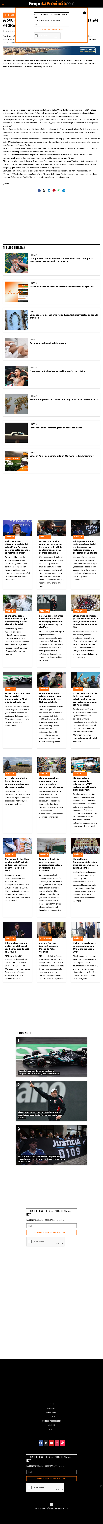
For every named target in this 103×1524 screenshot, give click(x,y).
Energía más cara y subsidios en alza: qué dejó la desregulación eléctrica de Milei (16, 620)
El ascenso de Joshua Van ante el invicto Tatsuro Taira (57, 371)
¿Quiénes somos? (51, 1412)
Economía (10, 611)
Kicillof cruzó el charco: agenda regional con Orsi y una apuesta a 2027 (85, 947)
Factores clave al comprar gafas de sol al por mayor (56, 427)
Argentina (78, 536)
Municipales (45, 938)
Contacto (51, 1417)
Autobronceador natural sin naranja (48, 343)
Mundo (51, 1429)
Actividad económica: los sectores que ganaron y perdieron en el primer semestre (17, 782)
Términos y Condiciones (51, 1421)
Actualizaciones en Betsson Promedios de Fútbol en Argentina (62, 286)
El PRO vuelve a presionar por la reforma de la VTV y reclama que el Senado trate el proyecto (84, 784)
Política (10, 536)
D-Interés (9, 15)
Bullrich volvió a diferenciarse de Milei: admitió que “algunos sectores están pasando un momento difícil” (17, 547)
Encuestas (45, 536)
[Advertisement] (53, 85)
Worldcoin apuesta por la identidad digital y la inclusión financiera (64, 399)
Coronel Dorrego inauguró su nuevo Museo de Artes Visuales (48, 947)
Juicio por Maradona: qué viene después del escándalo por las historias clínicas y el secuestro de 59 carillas (85, 547)
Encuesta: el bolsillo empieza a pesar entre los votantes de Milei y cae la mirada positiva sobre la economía (50, 547)
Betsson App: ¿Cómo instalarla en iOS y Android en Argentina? (61, 456)
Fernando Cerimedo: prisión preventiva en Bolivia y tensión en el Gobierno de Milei (50, 697)
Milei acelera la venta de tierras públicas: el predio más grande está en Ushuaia (17, 947)
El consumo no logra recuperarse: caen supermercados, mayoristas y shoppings (51, 782)
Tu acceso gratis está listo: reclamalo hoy (49, 1212)
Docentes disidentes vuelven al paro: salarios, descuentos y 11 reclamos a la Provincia (50, 865)
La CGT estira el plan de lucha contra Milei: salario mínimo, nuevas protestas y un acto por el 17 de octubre (85, 699)
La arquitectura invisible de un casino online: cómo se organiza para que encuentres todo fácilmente (61, 260)
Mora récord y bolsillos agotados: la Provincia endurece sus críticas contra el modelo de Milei (17, 865)
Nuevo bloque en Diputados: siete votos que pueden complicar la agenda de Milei (85, 863)
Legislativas (80, 611)
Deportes (44, 611)
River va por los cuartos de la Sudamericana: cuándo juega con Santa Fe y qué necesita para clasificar (51, 621)
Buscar (52, 1404)
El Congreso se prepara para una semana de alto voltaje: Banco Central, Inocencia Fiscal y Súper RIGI (85, 621)
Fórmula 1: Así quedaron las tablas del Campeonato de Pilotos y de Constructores (17, 697)
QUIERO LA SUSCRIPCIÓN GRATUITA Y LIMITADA (51, 1232)
